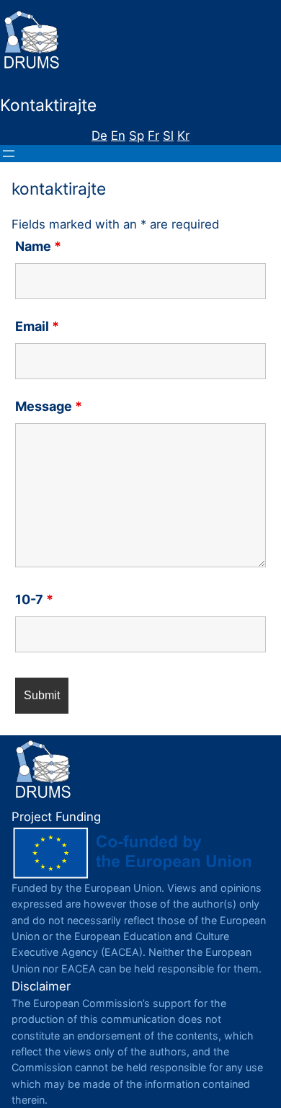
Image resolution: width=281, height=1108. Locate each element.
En (118, 135)
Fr (153, 135)
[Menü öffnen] (8, 153)
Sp (136, 135)
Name (38, 246)
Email (37, 326)
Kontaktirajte (48, 105)
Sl (168, 135)
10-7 (34, 599)
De (99, 135)
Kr (183, 135)
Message (48, 406)
